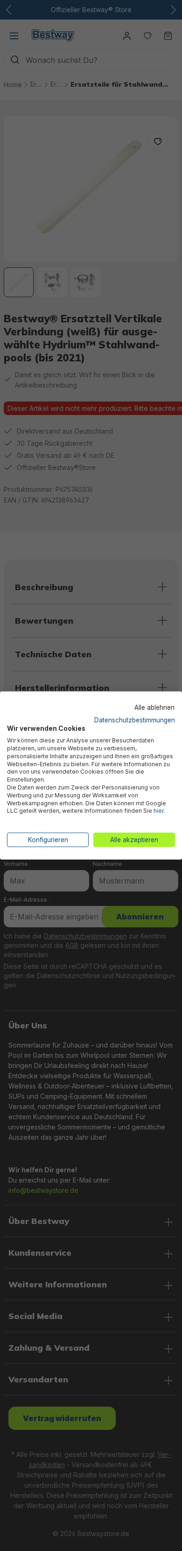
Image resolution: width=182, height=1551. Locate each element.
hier (158, 810)
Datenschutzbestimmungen (134, 719)
